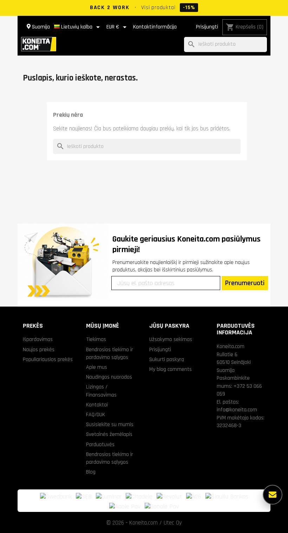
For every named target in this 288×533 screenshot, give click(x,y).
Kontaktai (97, 404)
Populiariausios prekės (48, 359)
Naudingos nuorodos (109, 376)
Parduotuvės (100, 444)
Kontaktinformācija (155, 27)
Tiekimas (96, 339)
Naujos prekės (38, 349)
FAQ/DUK (95, 414)
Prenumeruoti (244, 283)
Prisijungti (207, 27)
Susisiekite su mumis (109, 424)
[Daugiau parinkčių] (272, 495)
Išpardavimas (38, 339)
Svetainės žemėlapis (109, 434)
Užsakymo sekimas (170, 339)
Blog (91, 471)
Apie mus (96, 367)
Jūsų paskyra (169, 326)
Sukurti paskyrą (166, 359)
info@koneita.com (237, 409)
